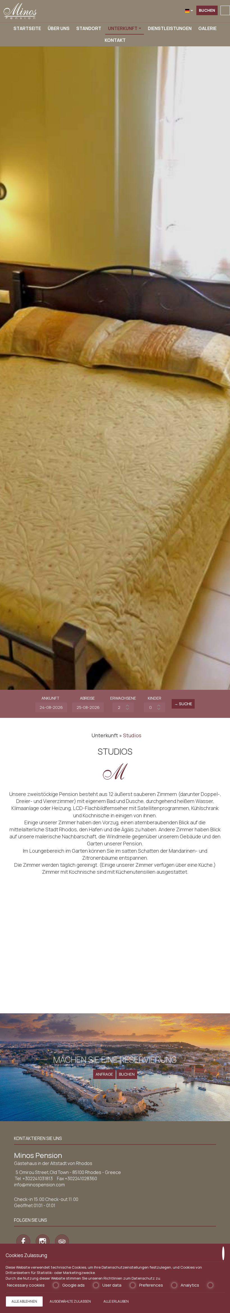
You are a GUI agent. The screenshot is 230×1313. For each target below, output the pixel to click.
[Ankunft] (50, 707)
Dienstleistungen (170, 28)
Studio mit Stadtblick (34, 956)
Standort (88, 28)
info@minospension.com (39, 1185)
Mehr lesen (33, 983)
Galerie (207, 28)
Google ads (73, 1285)
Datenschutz (143, 1278)
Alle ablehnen (24, 1301)
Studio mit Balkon (185, 953)
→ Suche (183, 703)
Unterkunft (123, 28)
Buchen (207, 10)
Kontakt (115, 40)
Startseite (27, 28)
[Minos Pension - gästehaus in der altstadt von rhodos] (20, 10)
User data (111, 1285)
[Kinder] (154, 707)
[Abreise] (87, 707)
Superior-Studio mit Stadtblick (112, 956)
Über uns (59, 28)
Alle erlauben (116, 1301)
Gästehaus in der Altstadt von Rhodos (53, 1163)
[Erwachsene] (123, 707)
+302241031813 (37, 1178)
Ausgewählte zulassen (70, 1301)
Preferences (151, 1285)
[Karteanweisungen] (225, 10)
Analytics (190, 1285)
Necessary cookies (26, 1285)
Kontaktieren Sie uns (38, 1138)
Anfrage (104, 1074)
